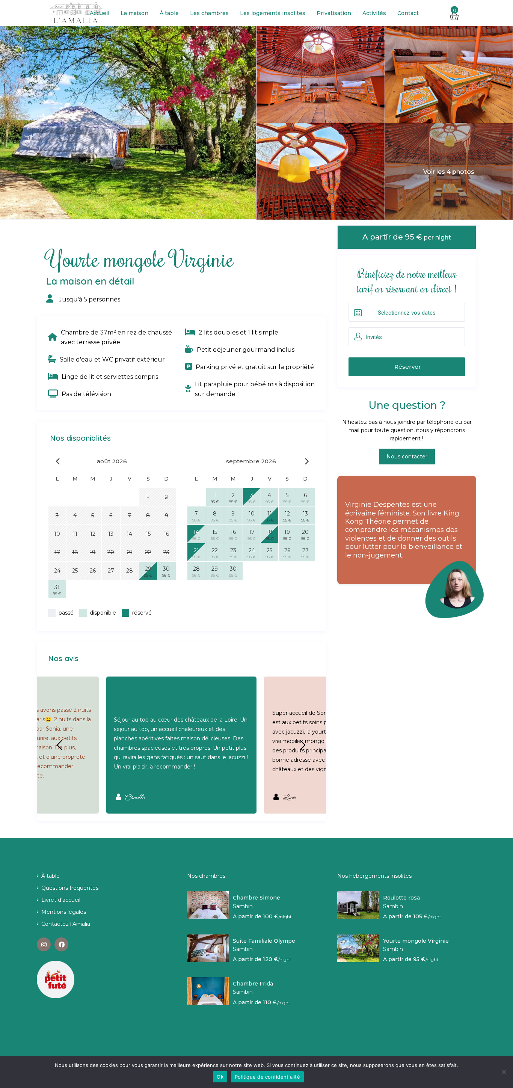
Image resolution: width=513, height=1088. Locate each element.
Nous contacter (406, 456)
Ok (220, 1077)
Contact (408, 13)
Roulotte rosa (401, 898)
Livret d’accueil (60, 900)
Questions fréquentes (69, 888)
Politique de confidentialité (267, 1077)
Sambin (243, 906)
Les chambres (209, 13)
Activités (374, 13)
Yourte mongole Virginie (416, 941)
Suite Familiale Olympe (264, 941)
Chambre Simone (256, 898)
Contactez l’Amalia (65, 924)
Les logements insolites (272, 13)
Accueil (99, 13)
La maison (134, 13)
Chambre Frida (253, 984)
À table (169, 13)
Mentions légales (63, 912)
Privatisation (334, 13)
